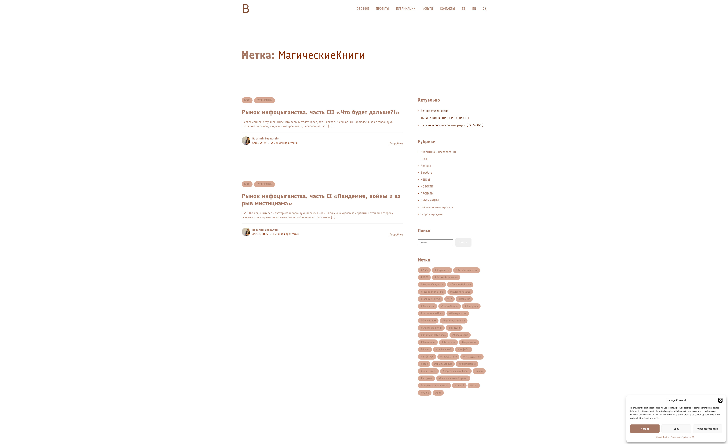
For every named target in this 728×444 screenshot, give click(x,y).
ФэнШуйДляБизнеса (434, 335)
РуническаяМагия (454, 320)
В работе (426, 172)
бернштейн (469, 342)
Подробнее (396, 143)
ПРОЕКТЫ (427, 193)
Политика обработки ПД (682, 437)
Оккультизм (429, 320)
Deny (676, 429)
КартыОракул (450, 306)
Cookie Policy (662, 437)
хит (439, 392)
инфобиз (465, 349)
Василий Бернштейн (265, 138)
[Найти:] (435, 242)
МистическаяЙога (432, 313)
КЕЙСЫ (425, 179)
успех (425, 392)
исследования (473, 356)
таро (474, 385)
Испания (465, 299)
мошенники (429, 371)
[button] (720, 400)
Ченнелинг (428, 342)
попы (480, 371)
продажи (427, 378)
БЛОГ (247, 100)
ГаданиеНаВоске (461, 284)
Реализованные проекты (437, 207)
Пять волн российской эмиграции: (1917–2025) (452, 125)
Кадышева (428, 306)
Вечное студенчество (434, 111)
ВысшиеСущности (432, 284)
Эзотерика (449, 342)
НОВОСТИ (427, 186)
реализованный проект (454, 378)
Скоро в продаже (432, 214)
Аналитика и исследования (439, 152)
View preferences (707, 429)
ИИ (450, 299)
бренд (425, 349)
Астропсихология (467, 270)
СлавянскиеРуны (432, 327)
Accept (645, 429)
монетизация (468, 363)
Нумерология (458, 313)
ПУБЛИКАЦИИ (264, 100)
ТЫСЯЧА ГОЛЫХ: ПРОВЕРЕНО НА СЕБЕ (445, 118)
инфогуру (428, 356)
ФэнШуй (455, 327)
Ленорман (472, 306)
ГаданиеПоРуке (431, 299)
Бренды (426, 166)
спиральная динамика (435, 385)
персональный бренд (457, 371)
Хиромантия (461, 335)
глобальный (444, 349)
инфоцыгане (449, 356)
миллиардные (444, 363)
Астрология (443, 270)
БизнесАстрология (447, 277)
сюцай (460, 385)
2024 (425, 270)
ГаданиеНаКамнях (433, 291)
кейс (425, 363)
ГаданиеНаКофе (461, 291)
